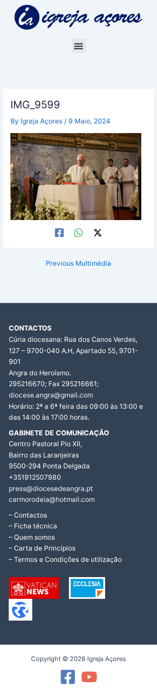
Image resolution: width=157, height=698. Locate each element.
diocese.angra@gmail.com (51, 395)
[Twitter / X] (97, 232)
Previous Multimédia (78, 263)
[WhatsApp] (78, 232)
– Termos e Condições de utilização (65, 559)
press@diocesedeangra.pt (51, 488)
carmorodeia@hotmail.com (52, 499)
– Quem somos (32, 537)
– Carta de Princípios (42, 548)
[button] (79, 46)
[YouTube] (89, 677)
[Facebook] (59, 232)
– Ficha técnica (33, 526)
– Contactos (28, 515)
